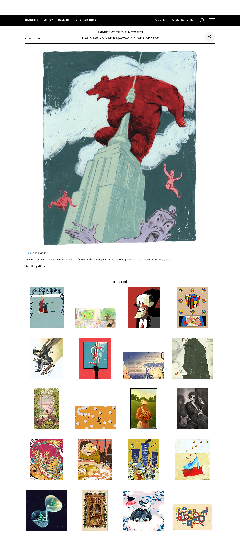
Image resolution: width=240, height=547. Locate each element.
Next (40, 38)
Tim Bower (31, 252)
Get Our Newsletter (183, 20)
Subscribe (160, 20)
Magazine (63, 20)
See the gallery (35, 266)
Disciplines (31, 20)
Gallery (48, 20)
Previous (29, 38)
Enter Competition (85, 20)
